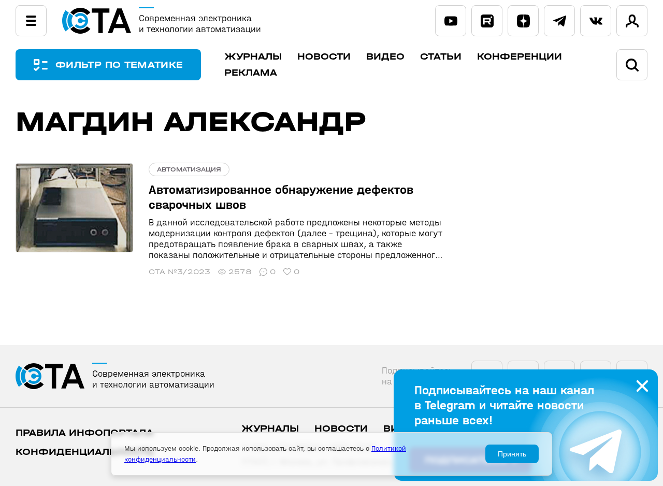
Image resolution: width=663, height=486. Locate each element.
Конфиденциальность (85, 452)
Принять (512, 454)
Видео (385, 56)
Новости (324, 56)
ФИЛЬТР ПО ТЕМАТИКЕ (119, 65)
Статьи (441, 56)
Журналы (253, 56)
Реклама (250, 72)
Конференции (519, 56)
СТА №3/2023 (179, 271)
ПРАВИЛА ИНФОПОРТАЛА (84, 432)
